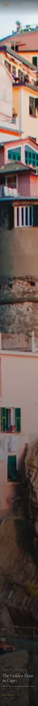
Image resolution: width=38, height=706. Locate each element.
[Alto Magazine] (5, 4)
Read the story (9, 695)
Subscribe (29, 4)
